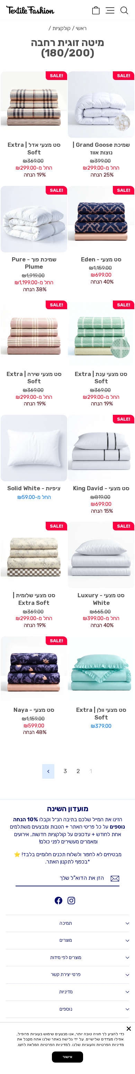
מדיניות (66, 991)
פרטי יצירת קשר (66, 974)
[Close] (128, 1028)
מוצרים (66, 940)
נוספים (66, 1009)
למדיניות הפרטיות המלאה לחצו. (43, 1044)
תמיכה (66, 923)
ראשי (81, 28)
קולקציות (61, 28)
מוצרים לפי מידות (65, 957)
